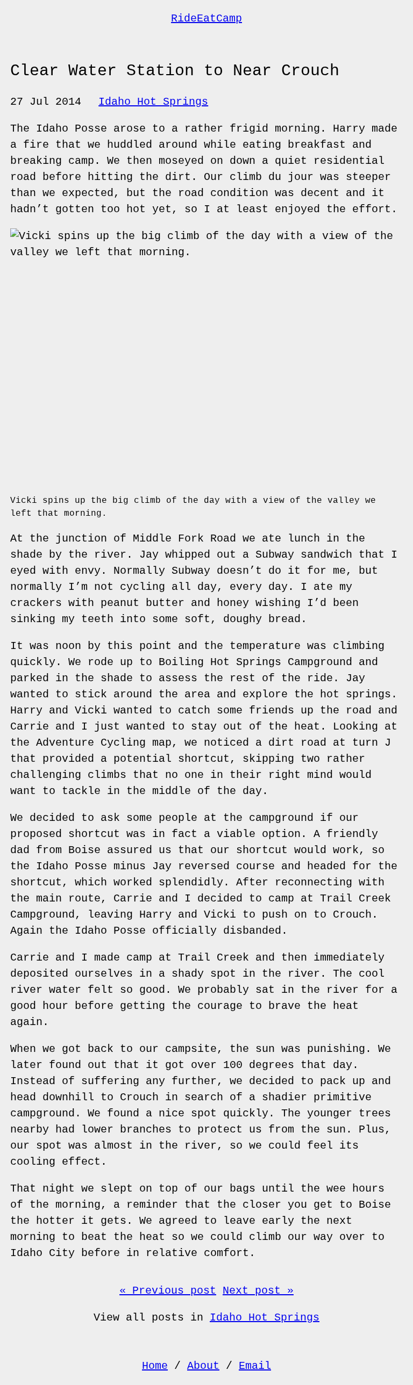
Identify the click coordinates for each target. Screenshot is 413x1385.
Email (255, 1366)
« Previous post (167, 1291)
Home (155, 1366)
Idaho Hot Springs (153, 102)
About (203, 1366)
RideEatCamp (206, 18)
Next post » (258, 1291)
